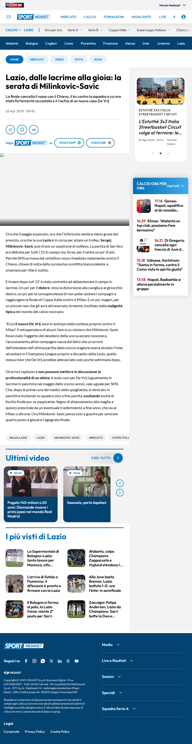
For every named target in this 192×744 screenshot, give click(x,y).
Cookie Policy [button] (60, 731)
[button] (14, 59)
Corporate (11, 731)
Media (107, 644)
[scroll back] (120, 483)
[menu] (8, 17)
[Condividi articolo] (10, 129)
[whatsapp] (43, 661)
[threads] (68, 661)
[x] (51, 661)
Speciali (108, 692)
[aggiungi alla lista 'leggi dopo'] (22, 129)
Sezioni (108, 676)
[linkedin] (59, 661)
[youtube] (76, 661)
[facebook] (26, 661)
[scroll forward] (120, 492)
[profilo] (183, 17)
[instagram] (34, 661)
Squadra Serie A (115, 708)
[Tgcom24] (15, 5)
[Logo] (34, 17)
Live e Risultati (114, 660)
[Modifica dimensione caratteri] (33, 129)
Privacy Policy (35, 731)
